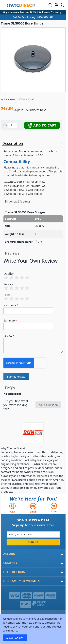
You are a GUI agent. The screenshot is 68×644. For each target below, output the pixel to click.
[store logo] (20, 5)
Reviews (12, 253)
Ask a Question (48, 405)
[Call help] (12, 508)
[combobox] (50, 5)
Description (12, 143)
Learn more (10, 630)
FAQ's (10, 388)
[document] (33, 629)
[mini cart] (63, 5)
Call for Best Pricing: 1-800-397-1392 (33, 17)
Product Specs (18, 201)
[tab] (33, 143)
